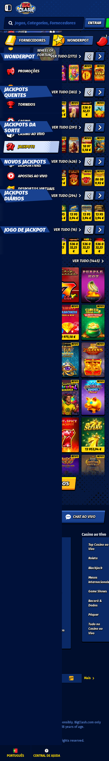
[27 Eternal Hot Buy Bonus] (99, 178)
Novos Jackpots (25, 162)
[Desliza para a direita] (99, 56)
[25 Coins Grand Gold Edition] (93, 359)
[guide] (52, 32)
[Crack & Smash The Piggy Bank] (86, 145)
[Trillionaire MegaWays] (86, 213)
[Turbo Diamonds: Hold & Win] (67, 322)
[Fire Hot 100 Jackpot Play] (86, 246)
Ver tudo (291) (64, 127)
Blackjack (95, 568)
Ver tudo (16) (65, 229)
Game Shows (97, 591)
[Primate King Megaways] (99, 213)
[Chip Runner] (67, 284)
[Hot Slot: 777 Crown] (74, 178)
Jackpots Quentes (16, 92)
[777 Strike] (93, 434)
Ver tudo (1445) (85, 261)
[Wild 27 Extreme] (86, 178)
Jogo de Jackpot (25, 230)
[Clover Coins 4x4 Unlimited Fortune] (93, 322)
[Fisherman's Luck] (99, 145)
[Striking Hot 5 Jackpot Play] (99, 246)
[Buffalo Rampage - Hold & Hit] (74, 145)
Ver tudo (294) (64, 195)
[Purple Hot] (93, 284)
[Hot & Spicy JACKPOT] (67, 434)
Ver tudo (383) (64, 92)
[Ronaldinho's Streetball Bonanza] (67, 397)
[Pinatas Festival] (74, 73)
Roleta (93, 558)
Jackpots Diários (16, 196)
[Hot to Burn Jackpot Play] (86, 110)
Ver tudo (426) (64, 161)
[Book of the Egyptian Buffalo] (93, 472)
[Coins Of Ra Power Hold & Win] (67, 359)
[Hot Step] (99, 73)
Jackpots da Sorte (20, 127)
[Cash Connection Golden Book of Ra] (86, 73)
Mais (87, 678)
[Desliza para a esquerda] (89, 56)
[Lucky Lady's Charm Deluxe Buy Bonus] (74, 110)
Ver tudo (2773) (64, 56)
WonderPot (19, 56)
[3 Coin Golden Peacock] (99, 110)
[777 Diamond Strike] (74, 213)
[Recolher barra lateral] (8, 8)
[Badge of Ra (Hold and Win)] (67, 472)
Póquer (93, 615)
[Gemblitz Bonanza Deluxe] (93, 397)
